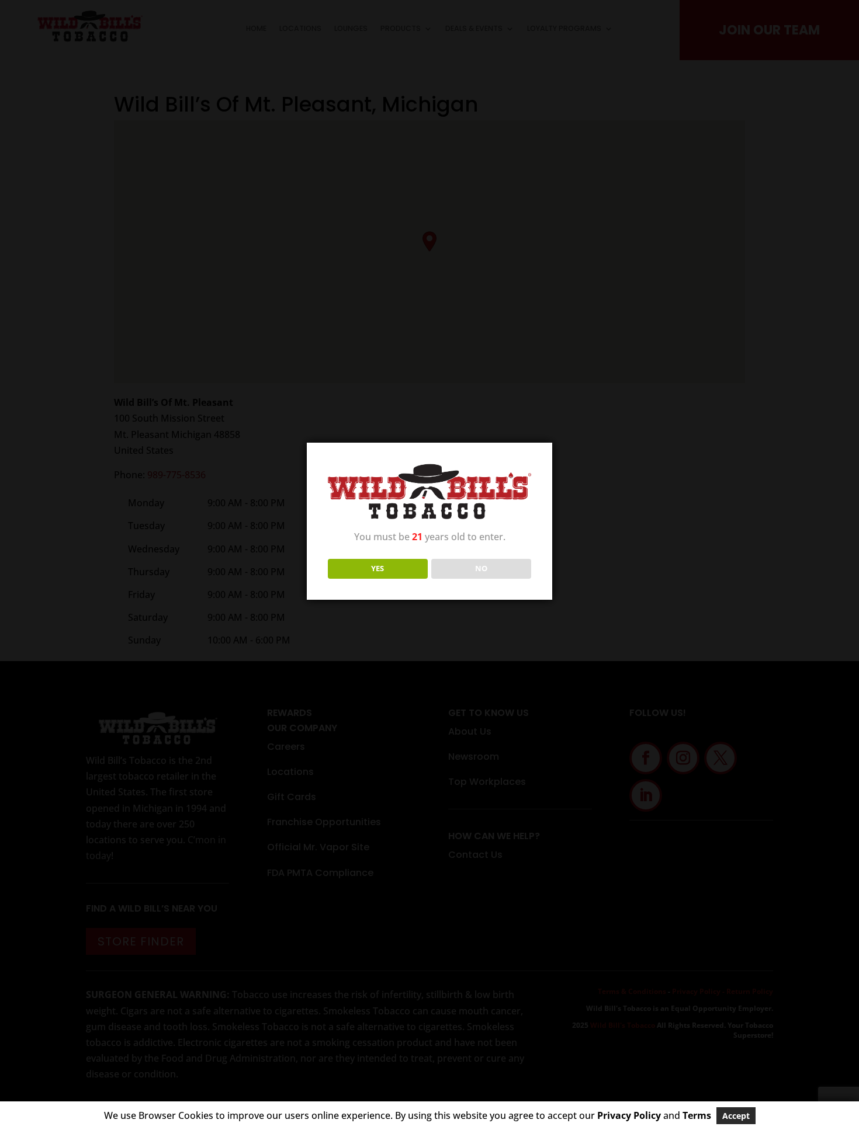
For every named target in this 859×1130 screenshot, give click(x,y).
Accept (736, 1115)
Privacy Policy (629, 1115)
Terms (697, 1115)
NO (481, 568)
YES (377, 568)
